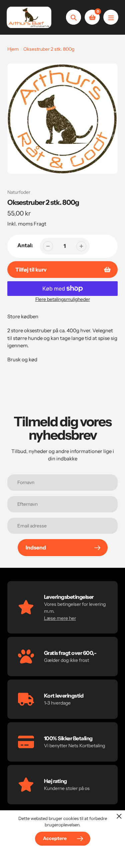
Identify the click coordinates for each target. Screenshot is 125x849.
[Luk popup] (119, 816)
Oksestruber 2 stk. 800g (48, 49)
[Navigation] (110, 17)
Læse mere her (60, 618)
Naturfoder (18, 192)
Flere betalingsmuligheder (62, 299)
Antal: (25, 245)
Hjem (13, 49)
